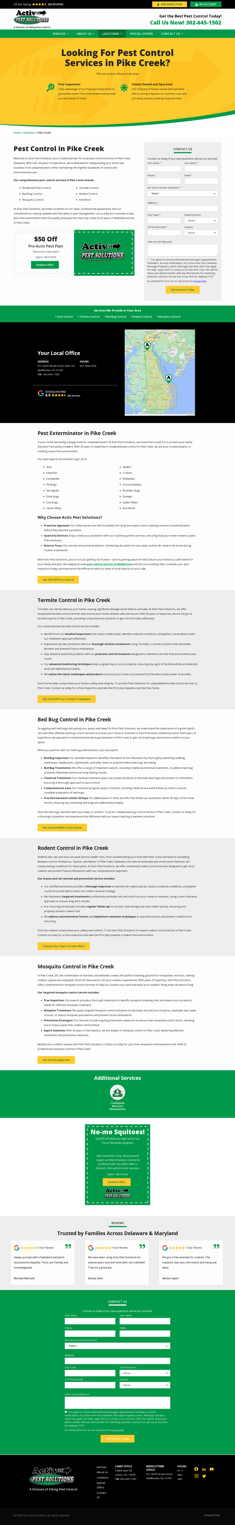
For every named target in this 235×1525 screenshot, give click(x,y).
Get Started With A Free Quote (62, 827)
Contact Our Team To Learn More (64, 946)
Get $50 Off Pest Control (58, 579)
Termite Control (89, 316)
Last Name (190, 163)
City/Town (153, 214)
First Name (153, 163)
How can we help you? (159, 241)
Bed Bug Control (116, 316)
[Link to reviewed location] (42, 1248)
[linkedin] (204, 1468)
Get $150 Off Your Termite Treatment (67, 699)
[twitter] (204, 1475)
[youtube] (212, 1468)
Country (188, 227)
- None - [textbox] (191, 220)
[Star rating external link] (66, 4)
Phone (150, 175)
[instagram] (196, 1475)
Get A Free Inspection (56, 1060)
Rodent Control (142, 316)
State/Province (192, 214)
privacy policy (200, 281)
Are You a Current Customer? (163, 187)
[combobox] (201, 220)
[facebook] (196, 1468)
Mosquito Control (169, 316)
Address (152, 202)
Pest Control (65, 316)
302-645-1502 (51, 374)
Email (187, 175)
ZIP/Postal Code (156, 227)
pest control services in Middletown (110, 564)
